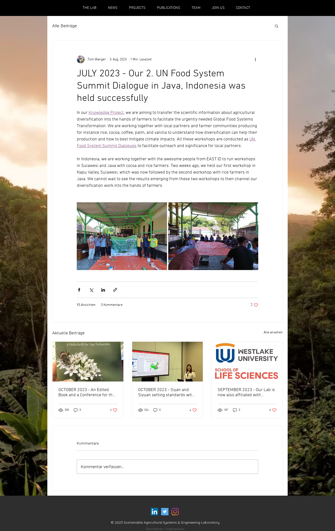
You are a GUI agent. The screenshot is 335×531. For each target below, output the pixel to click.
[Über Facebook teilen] (79, 289)
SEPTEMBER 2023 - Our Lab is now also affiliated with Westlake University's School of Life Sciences (247, 392)
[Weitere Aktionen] (255, 59)
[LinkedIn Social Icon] (154, 511)
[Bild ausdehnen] (122, 236)
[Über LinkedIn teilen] (103, 289)
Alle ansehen (273, 332)
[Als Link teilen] (115, 289)
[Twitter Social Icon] (164, 511)
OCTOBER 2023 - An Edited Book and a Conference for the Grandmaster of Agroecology (86, 392)
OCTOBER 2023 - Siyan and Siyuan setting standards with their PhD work (166, 392)
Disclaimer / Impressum (165, 529)
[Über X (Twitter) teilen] (91, 289)
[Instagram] (175, 511)
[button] (276, 26)
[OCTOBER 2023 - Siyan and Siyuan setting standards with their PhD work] (167, 361)
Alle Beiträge (64, 25)
